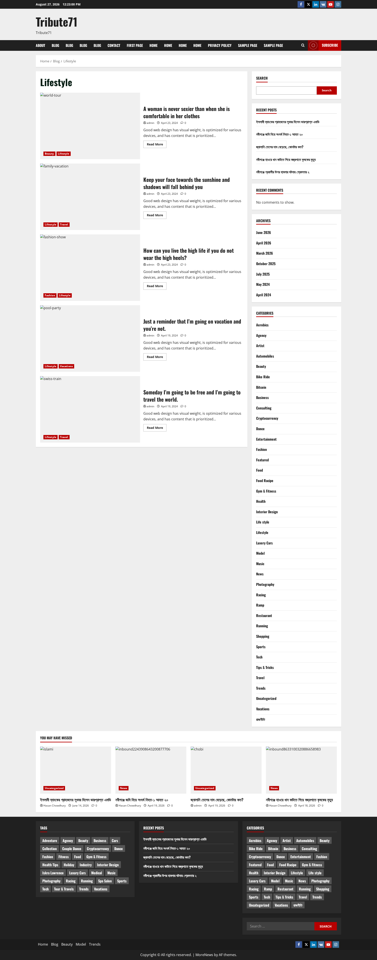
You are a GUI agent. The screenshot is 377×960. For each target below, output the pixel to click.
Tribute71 (56, 21)
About (40, 45)
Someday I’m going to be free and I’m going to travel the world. (90, 409)
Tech (259, 657)
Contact (114, 45)
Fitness (63, 856)
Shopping (262, 636)
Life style (262, 522)
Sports (261, 646)
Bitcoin (261, 387)
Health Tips (50, 864)
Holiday (69, 864)
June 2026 (263, 232)
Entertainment (266, 439)
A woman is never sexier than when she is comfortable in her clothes (90, 126)
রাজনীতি (260, 719)
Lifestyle (63, 153)
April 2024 (263, 294)
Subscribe (330, 45)
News (260, 573)
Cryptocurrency (267, 418)
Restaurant (264, 615)
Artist (260, 345)
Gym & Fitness (266, 491)
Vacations (66, 366)
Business (262, 397)
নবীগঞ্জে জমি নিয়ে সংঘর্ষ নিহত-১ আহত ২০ (279, 134)
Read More (156, 145)
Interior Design (267, 511)
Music (260, 563)
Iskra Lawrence (53, 872)
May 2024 (263, 284)
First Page (135, 45)
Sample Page (247, 45)
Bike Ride (263, 376)
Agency (261, 335)
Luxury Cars (77, 872)
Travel (64, 224)
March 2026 (264, 253)
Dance (260, 428)
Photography (265, 584)
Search (262, 78)
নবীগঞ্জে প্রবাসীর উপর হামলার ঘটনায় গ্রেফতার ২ (282, 171)
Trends (261, 688)
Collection (49, 848)
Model (260, 553)
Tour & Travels (64, 889)
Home (153, 45)
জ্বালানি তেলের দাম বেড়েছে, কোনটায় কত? (279, 146)
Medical (96, 872)
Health (261, 501)
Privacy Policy (219, 45)
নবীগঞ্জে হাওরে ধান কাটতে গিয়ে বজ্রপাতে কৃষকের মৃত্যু (286, 159)
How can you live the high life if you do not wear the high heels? (90, 267)
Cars (115, 840)
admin (150, 123)
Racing (261, 594)
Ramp (260, 605)
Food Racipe (264, 480)
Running (262, 625)
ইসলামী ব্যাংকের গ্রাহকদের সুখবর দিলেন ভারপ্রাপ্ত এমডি (287, 121)
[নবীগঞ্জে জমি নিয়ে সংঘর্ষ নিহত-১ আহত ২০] (150, 770)
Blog (55, 45)
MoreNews (204, 954)
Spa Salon (105, 880)
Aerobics (262, 324)
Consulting (263, 408)
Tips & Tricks (265, 667)
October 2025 (266, 263)
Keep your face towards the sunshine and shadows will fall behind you (90, 197)
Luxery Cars (264, 543)
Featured (262, 459)
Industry (86, 864)
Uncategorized (266, 698)
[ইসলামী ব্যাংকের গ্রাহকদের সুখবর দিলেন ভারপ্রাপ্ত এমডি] (75, 770)
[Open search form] (303, 45)
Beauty (49, 153)
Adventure (49, 840)
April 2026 (263, 243)
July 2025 (263, 274)
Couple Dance (71, 848)
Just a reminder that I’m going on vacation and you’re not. (90, 338)
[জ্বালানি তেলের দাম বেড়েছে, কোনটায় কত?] (226, 770)
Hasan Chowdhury (54, 805)
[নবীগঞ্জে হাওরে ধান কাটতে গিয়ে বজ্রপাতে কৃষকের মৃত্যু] (301, 770)
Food (259, 470)
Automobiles (265, 356)
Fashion (50, 295)
